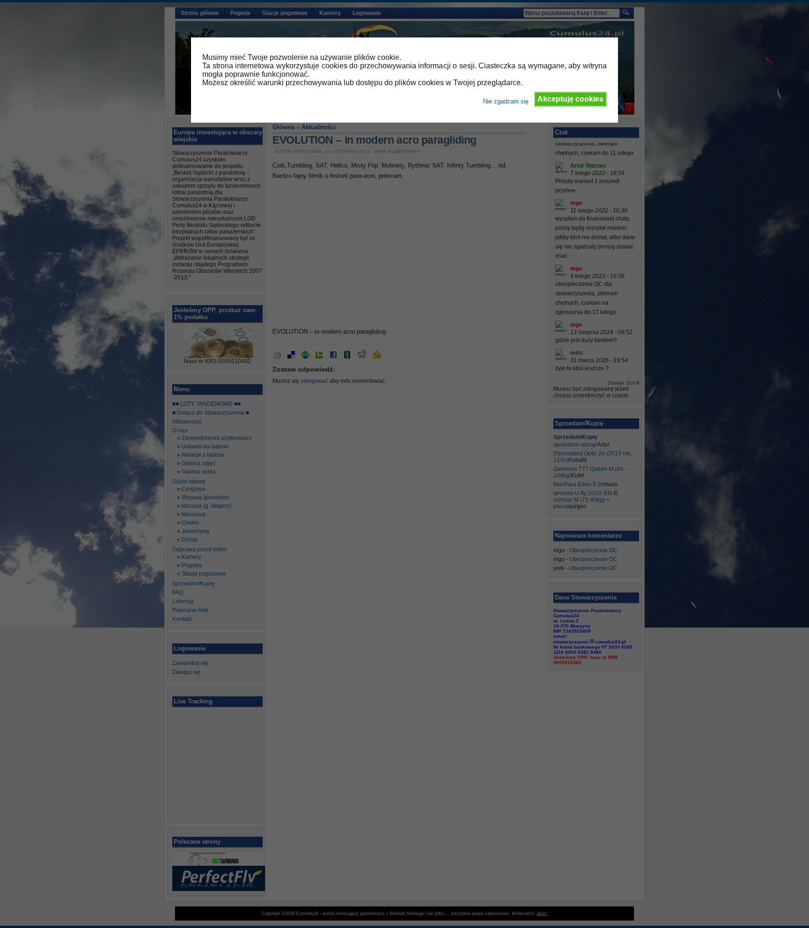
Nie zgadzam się (506, 101)
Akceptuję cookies (570, 99)
